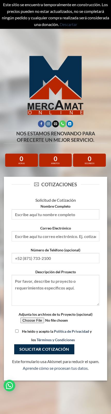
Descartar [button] (68, 24)
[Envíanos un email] (55, 123)
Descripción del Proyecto (55, 272)
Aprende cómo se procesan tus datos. (56, 368)
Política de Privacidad (71, 331)
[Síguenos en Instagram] (48, 123)
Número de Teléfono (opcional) (55, 250)
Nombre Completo (55, 206)
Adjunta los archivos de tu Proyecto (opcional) (55, 314)
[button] (9, 385)
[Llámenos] (62, 123)
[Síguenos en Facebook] (41, 123)
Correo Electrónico (55, 228)
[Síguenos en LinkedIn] (70, 123)
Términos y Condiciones (56, 340)
